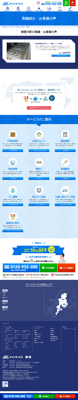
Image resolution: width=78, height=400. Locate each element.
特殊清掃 (15, 337)
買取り (14, 345)
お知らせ (52, 332)
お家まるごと (7, 345)
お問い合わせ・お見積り (39, 342)
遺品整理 (24, 345)
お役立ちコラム (37, 338)
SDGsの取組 (52, 340)
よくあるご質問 (37, 336)
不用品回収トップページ (9, 328)
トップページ (36, 328)
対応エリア (52, 328)
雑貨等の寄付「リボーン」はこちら (39, 107)
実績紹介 (36, 332)
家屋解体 (6, 347)
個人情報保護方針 (53, 336)
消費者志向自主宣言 (54, 338)
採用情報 (52, 334)
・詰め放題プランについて (68, 328)
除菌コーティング (25, 347)
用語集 (35, 340)
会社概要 (52, 330)
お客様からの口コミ (38, 334)
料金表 (35, 330)
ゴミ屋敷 (15, 347)
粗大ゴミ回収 (25, 337)
